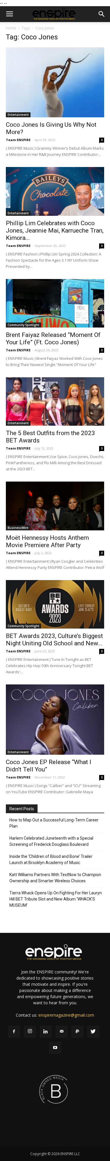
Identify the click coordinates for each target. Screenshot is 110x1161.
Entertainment (18, 115)
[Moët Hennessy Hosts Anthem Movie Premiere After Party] (55, 506)
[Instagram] (30, 1032)
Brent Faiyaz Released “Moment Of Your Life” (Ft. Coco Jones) (53, 338)
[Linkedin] (46, 1032)
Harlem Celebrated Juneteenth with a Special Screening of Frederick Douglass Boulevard (51, 841)
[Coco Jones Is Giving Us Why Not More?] (55, 82)
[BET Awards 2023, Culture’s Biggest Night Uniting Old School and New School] (55, 604)
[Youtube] (55, 1048)
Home (11, 28)
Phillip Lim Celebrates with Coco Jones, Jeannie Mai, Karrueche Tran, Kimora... (55, 230)
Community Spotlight (23, 325)
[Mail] (61, 1032)
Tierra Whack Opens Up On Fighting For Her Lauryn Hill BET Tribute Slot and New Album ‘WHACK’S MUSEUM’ (55, 899)
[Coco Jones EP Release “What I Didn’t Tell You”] (55, 719)
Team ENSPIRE (18, 140)
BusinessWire (18, 528)
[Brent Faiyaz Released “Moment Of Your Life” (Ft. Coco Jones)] (55, 303)
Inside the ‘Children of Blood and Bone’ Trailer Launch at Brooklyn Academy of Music (50, 859)
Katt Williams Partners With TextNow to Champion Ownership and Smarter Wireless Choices (55, 877)
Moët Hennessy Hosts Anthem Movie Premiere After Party (47, 541)
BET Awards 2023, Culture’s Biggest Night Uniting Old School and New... (54, 639)
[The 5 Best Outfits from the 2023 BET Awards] (55, 401)
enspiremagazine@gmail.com (66, 1015)
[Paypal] (77, 1032)
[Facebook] (14, 1032)
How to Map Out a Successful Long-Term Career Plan (54, 823)
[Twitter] (93, 1032)
